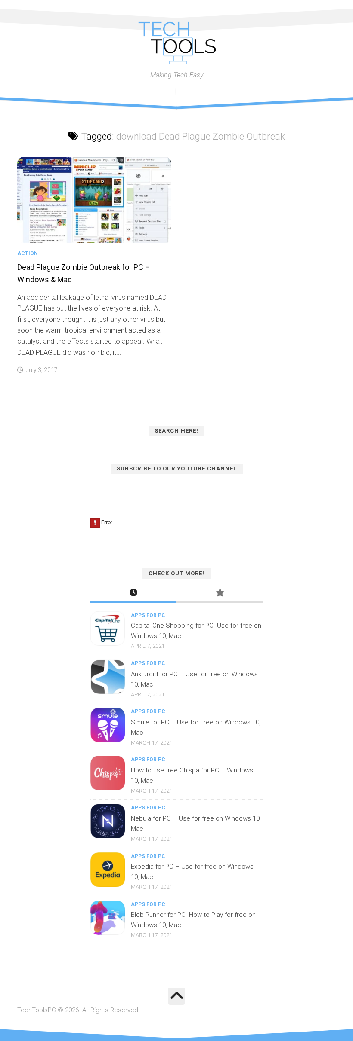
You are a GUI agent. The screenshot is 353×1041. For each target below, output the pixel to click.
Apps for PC (148, 615)
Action (27, 253)
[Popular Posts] (219, 593)
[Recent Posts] (133, 593)
